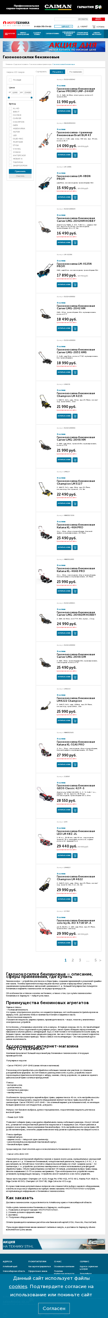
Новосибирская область (14, 1271)
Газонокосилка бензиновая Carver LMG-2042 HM (76, 307)
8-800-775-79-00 (42, 26)
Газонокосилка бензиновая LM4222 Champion (76, 700)
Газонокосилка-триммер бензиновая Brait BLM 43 (74, 134)
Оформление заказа (37, 1271)
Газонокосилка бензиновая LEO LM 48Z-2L (76, 833)
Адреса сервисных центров (89, 1267)
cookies (18, 1286)
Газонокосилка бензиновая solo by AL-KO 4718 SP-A (76, 922)
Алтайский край (10, 1266)
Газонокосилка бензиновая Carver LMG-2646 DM (76, 656)
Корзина (100, 27)
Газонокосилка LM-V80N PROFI (74, 178)
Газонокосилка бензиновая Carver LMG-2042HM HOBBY (76, 220)
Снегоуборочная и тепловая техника (68, 33)
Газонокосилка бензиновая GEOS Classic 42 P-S (76, 787)
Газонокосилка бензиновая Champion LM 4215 (76, 395)
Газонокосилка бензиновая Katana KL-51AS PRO (76, 743)
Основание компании (64, 1266)
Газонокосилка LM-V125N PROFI (74, 265)
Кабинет (84, 27)
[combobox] (64, 26)
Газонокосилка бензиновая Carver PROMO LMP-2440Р (76, 90)
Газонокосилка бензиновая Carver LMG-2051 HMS (76, 351)
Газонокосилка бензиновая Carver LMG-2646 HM (76, 439)
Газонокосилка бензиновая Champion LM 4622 (76, 878)
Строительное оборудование (82, 33)
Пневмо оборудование (23, 33)
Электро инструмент (96, 33)
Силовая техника (52, 33)
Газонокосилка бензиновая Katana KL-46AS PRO (76, 570)
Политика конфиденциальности (64, 1272)
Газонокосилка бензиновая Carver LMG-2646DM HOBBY (76, 614)
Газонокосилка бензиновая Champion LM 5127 (76, 482)
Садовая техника (37, 33)
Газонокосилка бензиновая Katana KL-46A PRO (76, 526)
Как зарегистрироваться (39, 1266)
